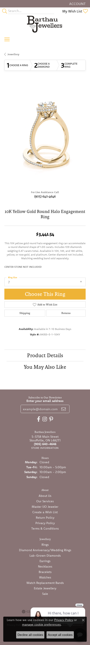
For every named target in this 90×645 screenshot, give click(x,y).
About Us (45, 496)
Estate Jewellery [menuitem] (45, 588)
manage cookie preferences (41, 624)
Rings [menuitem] (45, 545)
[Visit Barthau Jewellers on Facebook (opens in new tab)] (38, 419)
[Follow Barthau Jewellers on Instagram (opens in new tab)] (44, 419)
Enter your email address (45, 401)
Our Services (45, 501)
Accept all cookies (60, 634)
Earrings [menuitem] (45, 561)
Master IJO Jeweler (45, 507)
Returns (66, 313)
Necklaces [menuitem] (45, 566)
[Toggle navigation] (7, 39)
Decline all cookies (30, 634)
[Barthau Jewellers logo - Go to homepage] (45, 24)
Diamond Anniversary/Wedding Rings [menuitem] (45, 550)
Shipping (24, 313)
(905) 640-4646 (45, 196)
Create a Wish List (45, 512)
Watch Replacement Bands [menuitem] (45, 583)
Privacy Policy (45, 523)
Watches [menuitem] (45, 577)
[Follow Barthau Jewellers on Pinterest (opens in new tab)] (51, 419)
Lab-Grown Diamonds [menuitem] (45, 556)
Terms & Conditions (45, 528)
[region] (45, 134)
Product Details (45, 355)
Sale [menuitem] (45, 594)
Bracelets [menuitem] (45, 572)
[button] (77, 3)
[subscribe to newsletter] (63, 409)
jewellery (13, 54)
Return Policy (45, 518)
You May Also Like (45, 367)
